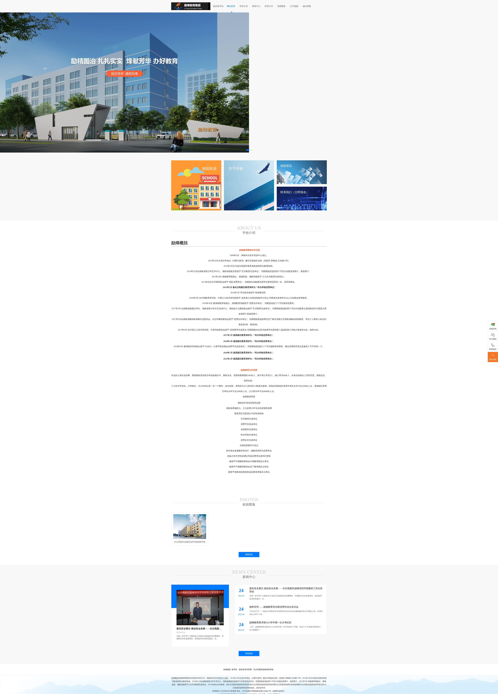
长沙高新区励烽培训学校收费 (288, 685)
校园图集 (281, 6)
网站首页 (231, 6)
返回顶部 (492, 359)
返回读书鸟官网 (245, 670)
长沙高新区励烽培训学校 (263, 670)
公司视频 (294, 6)
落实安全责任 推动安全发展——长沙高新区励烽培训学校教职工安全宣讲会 (215, 628)
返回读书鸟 (218, 6)
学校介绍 (243, 6)
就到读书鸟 (260, 688)
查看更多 (249, 555)
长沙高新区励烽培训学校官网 (240, 685)
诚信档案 (307, 6)
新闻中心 (256, 6)
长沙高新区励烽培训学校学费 (264, 685)
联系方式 (269, 6)
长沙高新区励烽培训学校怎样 (312, 685)
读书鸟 (234, 670)
